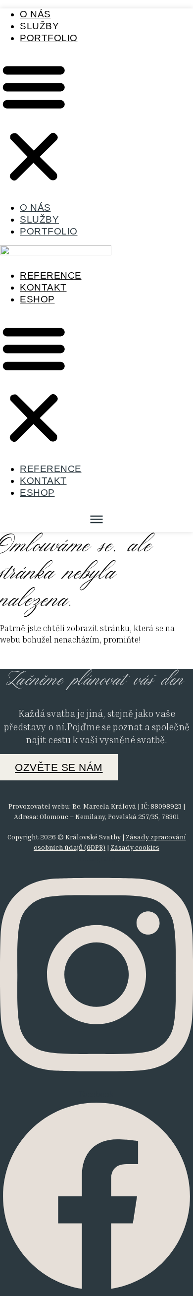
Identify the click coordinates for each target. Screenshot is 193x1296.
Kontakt (43, 287)
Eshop (37, 299)
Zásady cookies (134, 847)
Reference (51, 275)
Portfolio (49, 38)
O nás (35, 14)
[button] (34, 122)
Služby (39, 26)
